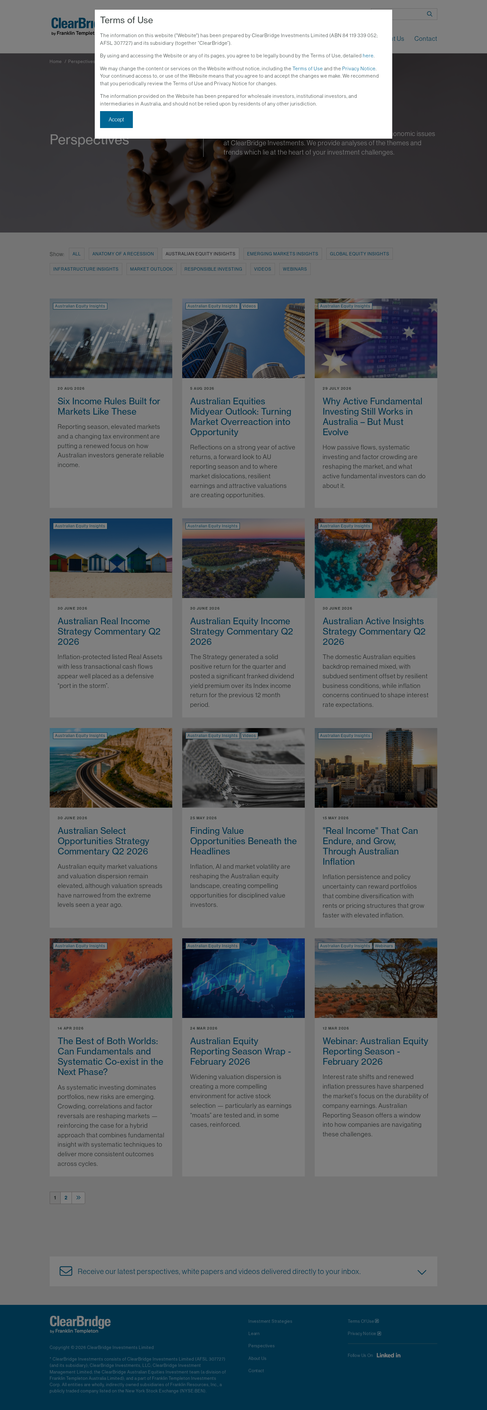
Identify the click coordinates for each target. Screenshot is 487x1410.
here (368, 55)
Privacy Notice (359, 68)
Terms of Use (308, 68)
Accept (116, 119)
